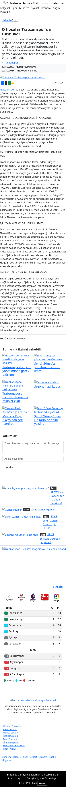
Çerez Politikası (28, 783)
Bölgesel (5, 8)
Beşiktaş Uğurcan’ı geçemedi (50, 538)
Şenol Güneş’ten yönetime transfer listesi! (47, 367)
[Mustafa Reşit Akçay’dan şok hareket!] (17, 410)
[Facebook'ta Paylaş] (2, 83)
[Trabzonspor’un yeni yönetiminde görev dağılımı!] (17, 359)
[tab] (9, 598)
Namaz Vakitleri (11, 732)
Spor (14, 8)
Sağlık (56, 8)
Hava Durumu (10, 729)
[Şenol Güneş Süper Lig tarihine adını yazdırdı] (49, 410)
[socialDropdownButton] (12, 83)
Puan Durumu (10, 739)
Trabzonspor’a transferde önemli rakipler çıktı (15, 397)
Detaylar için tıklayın (33, 689)
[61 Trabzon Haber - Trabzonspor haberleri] (33, 3)
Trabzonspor (7, 89)
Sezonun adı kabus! (48, 386)
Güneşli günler (43, 509)
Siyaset (35, 8)
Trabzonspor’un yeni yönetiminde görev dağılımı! (16, 371)
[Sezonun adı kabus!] (46, 382)
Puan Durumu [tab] (11, 587)
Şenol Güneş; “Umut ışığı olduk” (50, 522)
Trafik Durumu (10, 735)
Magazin (5, 11)
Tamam (42, 783)
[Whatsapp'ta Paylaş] (9, 83)
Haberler (7, 20)
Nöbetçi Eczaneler (12, 726)
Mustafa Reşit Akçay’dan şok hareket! (12, 420)
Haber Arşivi (9, 748)
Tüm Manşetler (11, 742)
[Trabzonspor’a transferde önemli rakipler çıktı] (17, 385)
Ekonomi (46, 8)
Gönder (8, 467)
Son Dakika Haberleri (14, 745)
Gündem (24, 8)
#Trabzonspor (10, 62)
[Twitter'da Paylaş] (6, 83)
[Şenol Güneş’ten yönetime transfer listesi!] (49, 357)
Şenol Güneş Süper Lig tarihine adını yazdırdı (47, 420)
